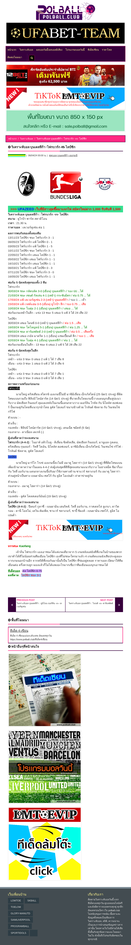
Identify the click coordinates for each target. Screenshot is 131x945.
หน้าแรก (12, 49)
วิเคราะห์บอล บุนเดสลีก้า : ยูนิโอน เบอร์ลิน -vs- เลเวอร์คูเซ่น (39, 605)
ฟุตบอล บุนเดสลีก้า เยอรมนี (63, 155)
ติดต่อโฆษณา (15, 57)
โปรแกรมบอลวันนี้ (75, 49)
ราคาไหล (107, 49)
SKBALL (31, 900)
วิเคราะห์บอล (26, 49)
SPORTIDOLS (18, 933)
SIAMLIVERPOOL (20, 919)
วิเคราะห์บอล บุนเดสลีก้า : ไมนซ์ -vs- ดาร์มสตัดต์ (91, 603)
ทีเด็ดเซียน (93, 49)
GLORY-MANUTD (20, 913)
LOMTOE (16, 900)
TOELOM (16, 907)
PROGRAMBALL (20, 926)
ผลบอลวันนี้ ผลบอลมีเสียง (49, 49)
